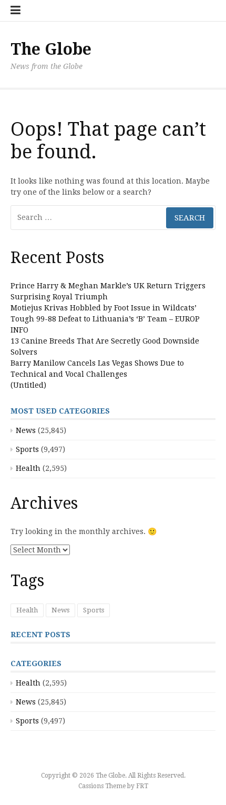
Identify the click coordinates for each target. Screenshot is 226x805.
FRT (142, 786)
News (26, 430)
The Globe (51, 49)
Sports (27, 449)
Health (28, 468)
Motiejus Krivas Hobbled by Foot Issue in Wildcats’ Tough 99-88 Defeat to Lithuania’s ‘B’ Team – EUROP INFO (105, 319)
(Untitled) (28, 385)
